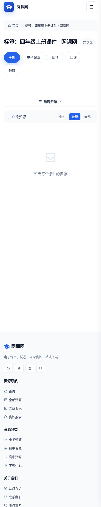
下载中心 (15, 466)
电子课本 (33, 57)
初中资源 (15, 448)
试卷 (55, 57)
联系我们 (15, 497)
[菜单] (91, 6)
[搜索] (40, 368)
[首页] (8, 368)
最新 (75, 117)
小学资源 (15, 440)
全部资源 (15, 400)
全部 (12, 57)
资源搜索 (15, 417)
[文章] (29, 368)
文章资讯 (15, 408)
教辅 (12, 70)
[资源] (19, 368)
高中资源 (15, 457)
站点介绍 (15, 488)
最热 (87, 117)
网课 (73, 57)
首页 (15, 25)
